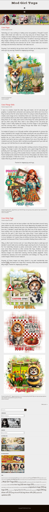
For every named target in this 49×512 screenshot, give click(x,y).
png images (20, 487)
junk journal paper (28, 479)
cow (21, 396)
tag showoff (9, 211)
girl (18, 209)
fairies (27, 477)
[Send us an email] (24, 8)
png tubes (26, 487)
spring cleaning (11, 490)
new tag (27, 209)
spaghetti (5, 397)
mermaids (38, 479)
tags (21, 397)
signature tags (37, 209)
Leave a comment (5, 99)
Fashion (36, 478)
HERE (7, 262)
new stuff (10, 484)
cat (9, 477)
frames (44, 477)
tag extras (28, 490)
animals (16, 396)
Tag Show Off (8, 209)
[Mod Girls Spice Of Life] (12, 462)
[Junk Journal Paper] (12, 444)
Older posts (44, 404)
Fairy (31, 477)
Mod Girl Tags (24, 3)
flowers (16, 209)
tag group (34, 490)
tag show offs (17, 397)
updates (6, 495)
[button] (24, 12)
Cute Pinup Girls (7, 105)
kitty (28, 396)
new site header (4, 484)
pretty (33, 209)
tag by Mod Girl (44, 209)
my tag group (22, 482)
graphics (9, 479)
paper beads (12, 487)
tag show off (3, 211)
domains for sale (21, 477)
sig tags (40, 396)
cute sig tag (24, 396)
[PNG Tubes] (12, 450)
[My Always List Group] (12, 472)
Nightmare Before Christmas (39, 484)
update (39, 492)
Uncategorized (8, 97)
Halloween (16, 479)
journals (22, 479)
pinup (30, 209)
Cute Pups (5, 27)
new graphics (43, 482)
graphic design (4, 479)
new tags (37, 396)
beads (2, 477)
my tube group (29, 482)
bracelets (6, 477)
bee (19, 396)
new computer (37, 482)
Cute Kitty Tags (7, 218)
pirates (16, 487)
